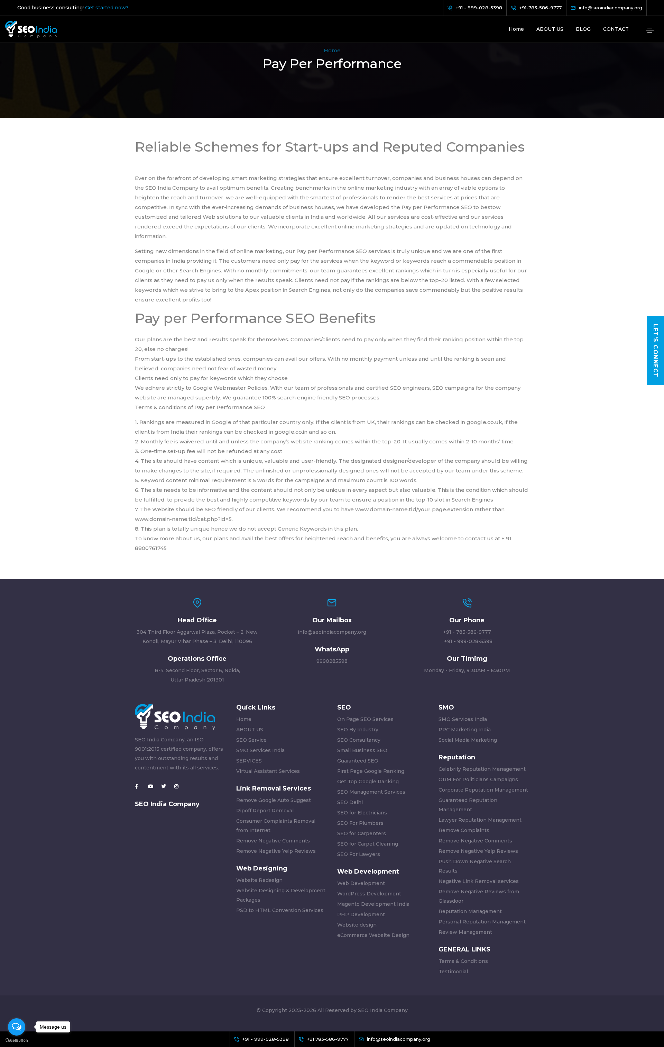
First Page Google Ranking (370, 771)
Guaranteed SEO (357, 761)
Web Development (361, 883)
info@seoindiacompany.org (332, 632)
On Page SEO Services (365, 719)
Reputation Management (470, 911)
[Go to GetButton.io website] (17, 1040)
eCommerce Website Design (373, 935)
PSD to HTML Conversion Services (279, 910)
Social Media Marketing (468, 740)
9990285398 (332, 661)
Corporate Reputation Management (483, 790)
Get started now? (107, 8)
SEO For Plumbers (360, 823)
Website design (357, 925)
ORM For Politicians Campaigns (478, 779)
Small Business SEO (362, 750)
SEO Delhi (350, 802)
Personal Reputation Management (482, 922)
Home (516, 29)
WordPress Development (369, 894)
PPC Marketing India (465, 729)
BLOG (583, 29)
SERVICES (249, 761)
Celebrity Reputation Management (482, 769)
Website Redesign (259, 880)
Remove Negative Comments (273, 841)
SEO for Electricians (362, 813)
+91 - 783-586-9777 (467, 632)
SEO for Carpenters (361, 833)
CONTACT (616, 29)
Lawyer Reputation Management (480, 820)
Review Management (465, 932)
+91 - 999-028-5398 (468, 641)
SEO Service (251, 740)
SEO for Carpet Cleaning (367, 844)
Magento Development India (373, 904)
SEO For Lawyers (358, 854)
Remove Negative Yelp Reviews (276, 851)
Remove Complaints (464, 830)
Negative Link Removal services (479, 881)
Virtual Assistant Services (268, 771)
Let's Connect (655, 351)
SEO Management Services (371, 792)
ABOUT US (549, 29)
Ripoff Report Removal (265, 810)
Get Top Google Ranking (368, 781)
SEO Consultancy (358, 740)
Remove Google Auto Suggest (273, 800)
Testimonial (453, 971)
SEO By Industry (357, 729)
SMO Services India (260, 750)
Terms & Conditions (463, 961)
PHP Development (361, 914)
